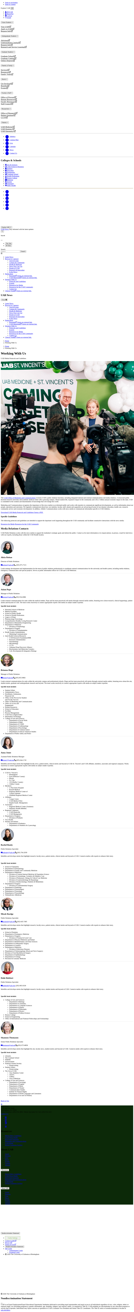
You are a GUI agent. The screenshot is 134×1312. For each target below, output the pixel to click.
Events (3, 88)
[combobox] (10, 251)
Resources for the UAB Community (27, 524)
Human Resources (8, 99)
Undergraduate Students (9, 36)
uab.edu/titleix (5, 1310)
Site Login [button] (8, 1249)
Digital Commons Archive (13, 1145)
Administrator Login (16, 1250)
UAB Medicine (6, 127)
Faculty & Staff (6, 93)
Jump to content (10, 4)
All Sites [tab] (8, 245)
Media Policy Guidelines (13, 1136)
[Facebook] (7, 191)
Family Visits (6, 74)
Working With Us (11, 279)
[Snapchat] (7, 205)
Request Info (6, 31)
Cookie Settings (12, 1238)
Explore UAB (6, 227)
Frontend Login (14, 1252)
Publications (9, 274)
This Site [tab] (8, 243)
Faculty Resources (8, 102)
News (7, 1159)
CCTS (3, 117)
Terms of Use (10, 1244)
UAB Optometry (7, 131)
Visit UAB (5, 27)
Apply (7, 1154)
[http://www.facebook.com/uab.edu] (5, 1117)
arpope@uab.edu (8, 597)
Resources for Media (8, 524)
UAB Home (9, 1143)
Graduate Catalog (7, 58)
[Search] (2, 231)
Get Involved (6, 84)
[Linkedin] (7, 208)
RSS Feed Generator (12, 1139)
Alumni (4, 79)
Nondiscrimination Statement (10, 1233)
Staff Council (6, 104)
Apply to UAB (6, 29)
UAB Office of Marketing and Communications (20, 498)
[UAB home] (67, 225)
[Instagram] (7, 198)
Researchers (6, 109)
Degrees (7, 1156)
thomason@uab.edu (9, 1045)
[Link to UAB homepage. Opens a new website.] (19, 1209)
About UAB (5, 1188)
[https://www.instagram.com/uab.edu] (5, 1121)
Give (6, 1158)
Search (3, 249)
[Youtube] (7, 201)
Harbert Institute (7, 115)
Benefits (4, 86)
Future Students (7, 22)
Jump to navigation (11, 2)
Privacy (8, 1243)
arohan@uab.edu (8, 565)
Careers (7, 1163)
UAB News (5, 229)
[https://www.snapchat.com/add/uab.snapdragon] (5, 1119)
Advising (4, 40)
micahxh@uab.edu (9, 921)
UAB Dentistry (6, 129)
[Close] (12, 8)
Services (4, 70)
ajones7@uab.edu (8, 760)
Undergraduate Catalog (9, 43)
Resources (5, 72)
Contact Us (4, 1114)
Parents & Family (7, 65)
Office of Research (8, 113)
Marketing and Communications (15, 1141)
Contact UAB (10, 1241)
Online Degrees (7, 61)
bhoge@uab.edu (8, 678)
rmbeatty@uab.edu (9, 852)
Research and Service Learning (12, 47)
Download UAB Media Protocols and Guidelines (22, 512)
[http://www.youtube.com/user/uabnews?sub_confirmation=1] (6, 1123)
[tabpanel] (67, 250)
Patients (4, 122)
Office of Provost (7, 97)
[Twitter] (7, 195)
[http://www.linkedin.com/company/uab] (5, 1127)
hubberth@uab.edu (9, 986)
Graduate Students (8, 52)
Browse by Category (12, 259)
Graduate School (7, 56)
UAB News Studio (11, 1137)
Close (4, 300)
